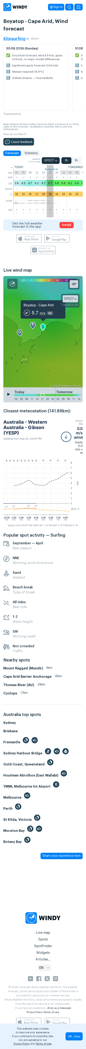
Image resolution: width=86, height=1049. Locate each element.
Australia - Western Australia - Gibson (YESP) (25, 427)
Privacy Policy (35, 1012)
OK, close (74, 1036)
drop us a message (59, 1008)
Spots (43, 939)
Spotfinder (43, 946)
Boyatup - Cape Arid (39, 305)
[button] (72, 437)
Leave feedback (21, 141)
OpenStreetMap (61, 385)
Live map (43, 932)
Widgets (43, 952)
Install (66, 225)
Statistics (31, 153)
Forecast (12, 153)
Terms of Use (43, 1044)
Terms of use (51, 1012)
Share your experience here (62, 855)
